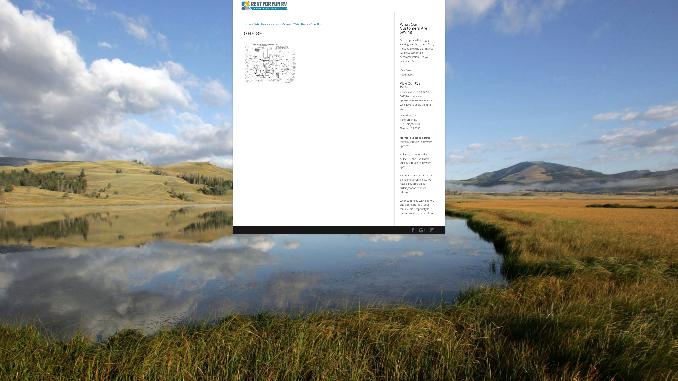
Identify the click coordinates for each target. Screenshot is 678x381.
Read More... (407, 74)
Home (247, 24)
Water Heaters (262, 24)
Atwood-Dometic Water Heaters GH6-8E (296, 24)
